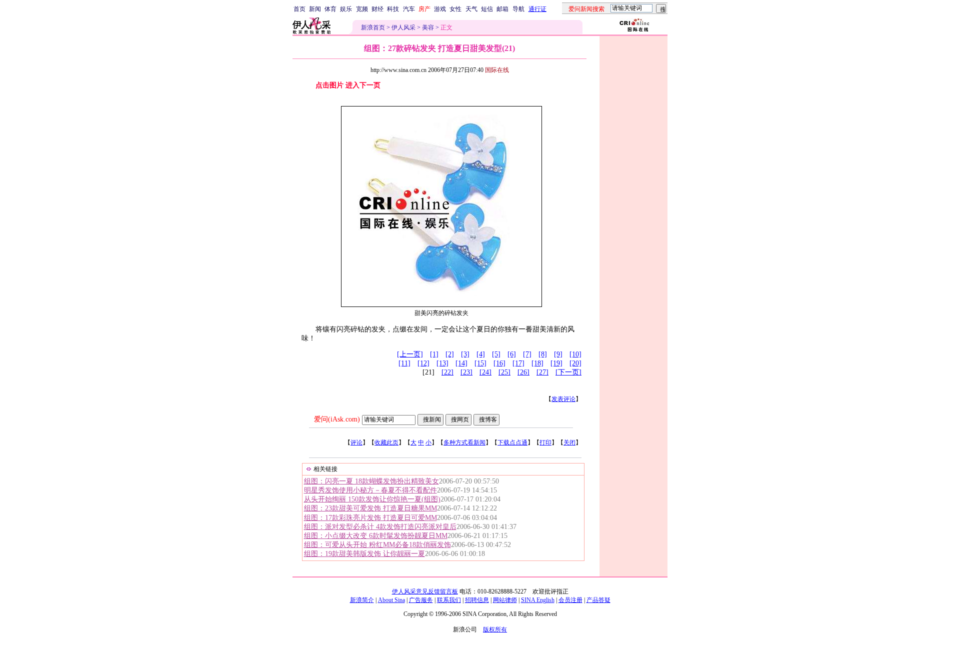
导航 (518, 9)
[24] (486, 372)
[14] (462, 363)
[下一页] (569, 372)
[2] (450, 354)
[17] (518, 363)
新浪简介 (362, 600)
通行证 (537, 9)
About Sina (391, 600)
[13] (442, 363)
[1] (434, 354)
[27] (542, 372)
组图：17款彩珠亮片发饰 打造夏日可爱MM (370, 518)
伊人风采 (404, 27)
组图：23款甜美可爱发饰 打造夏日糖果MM (370, 508)
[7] (527, 354)
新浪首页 (373, 27)
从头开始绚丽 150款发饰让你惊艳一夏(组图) (372, 499)
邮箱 (502, 9)
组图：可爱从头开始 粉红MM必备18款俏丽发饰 (377, 544)
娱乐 (346, 9)
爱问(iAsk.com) (337, 419)
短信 (487, 9)
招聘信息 (477, 600)
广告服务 (421, 600)
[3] (465, 354)
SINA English (537, 600)
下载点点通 (513, 442)
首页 (300, 9)
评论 (356, 442)
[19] (556, 363)
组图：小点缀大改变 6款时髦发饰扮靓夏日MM (376, 536)
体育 (330, 9)
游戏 (440, 9)
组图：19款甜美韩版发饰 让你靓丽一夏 (364, 554)
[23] (466, 372)
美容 (428, 27)
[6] (512, 354)
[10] (576, 354)
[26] (524, 372)
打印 (546, 442)
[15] (480, 363)
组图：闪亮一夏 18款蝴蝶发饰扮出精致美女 (371, 481)
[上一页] (410, 354)
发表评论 (564, 399)
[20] (576, 363)
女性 (456, 9)
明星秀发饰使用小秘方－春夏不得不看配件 (370, 490)
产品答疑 (598, 600)
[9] (558, 354)
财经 (378, 9)
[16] (500, 363)
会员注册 (570, 600)
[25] (504, 372)
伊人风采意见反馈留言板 (425, 591)
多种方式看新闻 (465, 442)
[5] (496, 354)
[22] (448, 372)
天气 (472, 9)
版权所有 (495, 629)
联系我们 (449, 600)
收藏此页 (386, 442)
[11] (404, 363)
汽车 (409, 9)
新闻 (315, 9)
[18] (538, 363)
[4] (480, 354)
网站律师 (505, 600)
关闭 (570, 442)
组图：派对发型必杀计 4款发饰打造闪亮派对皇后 (380, 526)
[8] (542, 354)
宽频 (362, 9)
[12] (424, 363)
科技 (393, 9)
